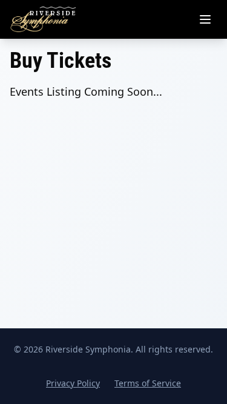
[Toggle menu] (205, 19)
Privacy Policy (73, 383)
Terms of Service (147, 383)
